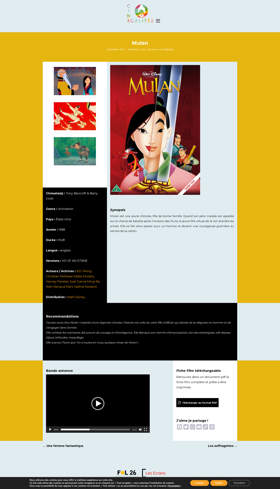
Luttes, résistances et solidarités (156, 49)
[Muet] (140, 429)
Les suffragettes (222, 446)
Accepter (199, 482)
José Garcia (78, 281)
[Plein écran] (145, 429)
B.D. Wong (84, 271)
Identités (133, 49)
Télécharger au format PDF (199, 402)
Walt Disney (76, 297)
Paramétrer (174, 485)
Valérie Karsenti (85, 287)
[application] (98, 403)
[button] (97, 403)
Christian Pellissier (59, 276)
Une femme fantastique (63, 446)
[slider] (95, 429)
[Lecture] (50, 429)
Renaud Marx (63, 287)
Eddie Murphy (84, 276)
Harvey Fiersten (57, 281)
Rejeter (218, 482)
